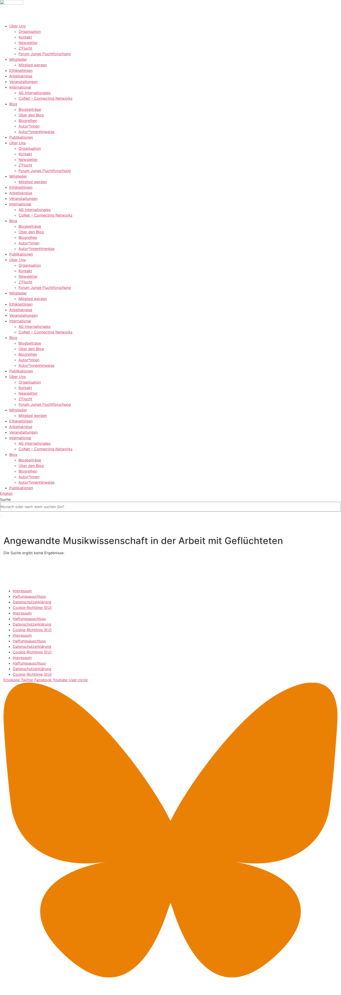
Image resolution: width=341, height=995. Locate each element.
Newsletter (28, 42)
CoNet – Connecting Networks (45, 98)
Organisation (30, 31)
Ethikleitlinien (20, 70)
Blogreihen (28, 120)
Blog (13, 104)
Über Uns (17, 26)
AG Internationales (35, 92)
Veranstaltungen (23, 81)
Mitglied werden (33, 65)
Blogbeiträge (30, 109)
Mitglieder (18, 59)
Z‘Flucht (25, 48)
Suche (5, 499)
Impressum (22, 591)
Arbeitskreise (20, 76)
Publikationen (21, 137)
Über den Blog (31, 115)
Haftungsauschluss (29, 596)
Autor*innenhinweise (37, 131)
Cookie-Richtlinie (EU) (32, 607)
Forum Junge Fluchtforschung (45, 53)
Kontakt (25, 37)
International (20, 87)
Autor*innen (29, 126)
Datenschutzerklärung (32, 602)
